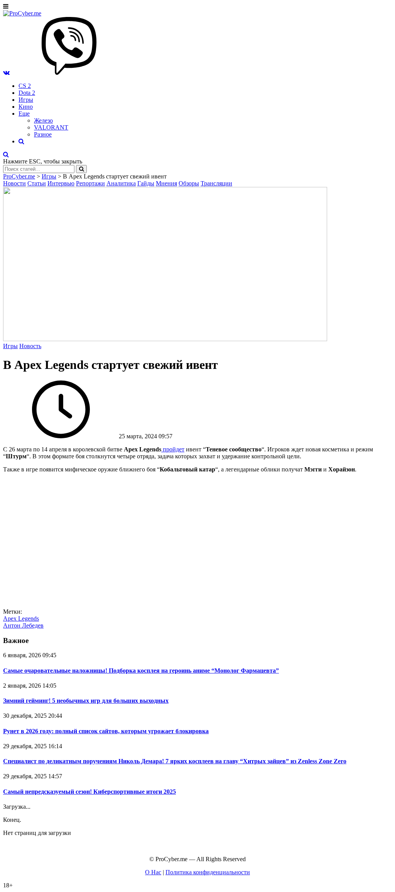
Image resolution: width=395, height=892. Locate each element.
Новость (30, 346)
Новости (14, 183)
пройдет (173, 449)
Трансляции (216, 183)
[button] (6, 72)
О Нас (153, 872)
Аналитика (121, 183)
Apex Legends (21, 618)
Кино (26, 106)
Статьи (36, 183)
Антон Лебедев (23, 625)
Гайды (145, 183)
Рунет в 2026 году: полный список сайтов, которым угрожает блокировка (106, 731)
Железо (43, 120)
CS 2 (25, 85)
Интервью (60, 183)
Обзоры (189, 183)
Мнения (166, 183)
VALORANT (51, 127)
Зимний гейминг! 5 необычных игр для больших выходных (86, 700)
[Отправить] (81, 169)
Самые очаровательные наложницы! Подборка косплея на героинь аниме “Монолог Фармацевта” (141, 670)
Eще (24, 113)
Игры (26, 99)
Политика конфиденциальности (207, 872)
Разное (43, 134)
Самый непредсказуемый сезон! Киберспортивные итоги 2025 (89, 791)
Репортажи (90, 183)
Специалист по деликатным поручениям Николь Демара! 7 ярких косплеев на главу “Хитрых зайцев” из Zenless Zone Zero (174, 761)
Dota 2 (27, 92)
